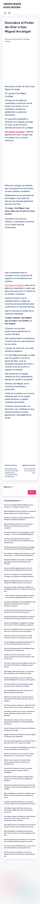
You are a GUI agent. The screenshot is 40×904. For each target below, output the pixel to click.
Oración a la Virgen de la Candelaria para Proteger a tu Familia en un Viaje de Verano (19, 575)
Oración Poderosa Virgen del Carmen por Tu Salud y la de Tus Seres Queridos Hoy (19, 611)
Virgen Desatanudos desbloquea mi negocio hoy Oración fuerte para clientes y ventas (19, 617)
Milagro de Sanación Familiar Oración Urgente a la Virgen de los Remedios (20, 735)
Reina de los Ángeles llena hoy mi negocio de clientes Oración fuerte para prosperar (19, 630)
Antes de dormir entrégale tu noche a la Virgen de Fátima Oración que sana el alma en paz (19, 854)
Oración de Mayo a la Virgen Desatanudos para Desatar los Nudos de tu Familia (18, 685)
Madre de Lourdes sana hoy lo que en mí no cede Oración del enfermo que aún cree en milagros (18, 699)
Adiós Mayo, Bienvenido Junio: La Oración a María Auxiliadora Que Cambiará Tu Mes (19, 672)
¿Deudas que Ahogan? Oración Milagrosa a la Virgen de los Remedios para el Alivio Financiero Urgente (19, 604)
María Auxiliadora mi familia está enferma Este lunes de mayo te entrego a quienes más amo (19, 833)
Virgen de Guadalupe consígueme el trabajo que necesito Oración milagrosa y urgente (19, 624)
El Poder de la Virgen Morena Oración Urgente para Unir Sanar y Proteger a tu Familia (20, 742)
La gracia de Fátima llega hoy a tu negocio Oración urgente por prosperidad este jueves (19, 802)
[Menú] (9, 12)
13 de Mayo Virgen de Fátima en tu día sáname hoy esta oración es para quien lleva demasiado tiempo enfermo (19, 818)
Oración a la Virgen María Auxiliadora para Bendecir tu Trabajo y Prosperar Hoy (18, 506)
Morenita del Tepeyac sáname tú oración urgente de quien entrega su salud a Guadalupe (18, 770)
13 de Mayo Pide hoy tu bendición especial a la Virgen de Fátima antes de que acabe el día (20, 825)
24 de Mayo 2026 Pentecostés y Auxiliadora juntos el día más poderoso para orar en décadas (19, 713)
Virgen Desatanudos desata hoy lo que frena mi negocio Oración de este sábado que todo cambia (19, 787)
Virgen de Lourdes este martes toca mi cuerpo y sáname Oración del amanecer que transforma (19, 657)
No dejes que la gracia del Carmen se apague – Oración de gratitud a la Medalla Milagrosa (20, 548)
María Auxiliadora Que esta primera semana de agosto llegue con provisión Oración (20, 512)
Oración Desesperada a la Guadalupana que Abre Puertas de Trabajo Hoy (19, 649)
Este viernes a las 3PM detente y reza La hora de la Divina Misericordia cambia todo (20, 847)
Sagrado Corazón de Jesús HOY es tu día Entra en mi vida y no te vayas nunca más (18, 636)
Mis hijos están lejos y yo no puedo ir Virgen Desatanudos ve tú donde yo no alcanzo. (19, 754)
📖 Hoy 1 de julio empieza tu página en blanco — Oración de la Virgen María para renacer (19, 596)
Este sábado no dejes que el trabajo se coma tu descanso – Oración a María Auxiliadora (19, 554)
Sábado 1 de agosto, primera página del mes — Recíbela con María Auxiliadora (20, 518)
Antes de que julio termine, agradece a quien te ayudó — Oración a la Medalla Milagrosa (19, 533)
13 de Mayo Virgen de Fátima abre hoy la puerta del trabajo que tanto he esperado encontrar (18, 810)
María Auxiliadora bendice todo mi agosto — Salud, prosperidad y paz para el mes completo (19, 526)
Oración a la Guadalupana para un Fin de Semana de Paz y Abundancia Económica (18, 569)
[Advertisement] (20, 64)
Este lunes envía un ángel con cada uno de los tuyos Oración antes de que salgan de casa (20, 706)
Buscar (7, 487)
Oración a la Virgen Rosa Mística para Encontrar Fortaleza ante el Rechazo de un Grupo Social (19, 541)
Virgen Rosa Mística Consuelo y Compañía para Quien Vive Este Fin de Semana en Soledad (18, 562)
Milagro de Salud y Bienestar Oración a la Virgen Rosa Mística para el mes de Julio (18, 582)
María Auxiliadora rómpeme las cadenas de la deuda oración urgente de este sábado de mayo (19, 795)
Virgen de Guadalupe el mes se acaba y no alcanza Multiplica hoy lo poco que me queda (19, 679)
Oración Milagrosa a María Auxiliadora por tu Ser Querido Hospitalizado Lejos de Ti (19, 643)
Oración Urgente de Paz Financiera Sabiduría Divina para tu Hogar (19, 729)
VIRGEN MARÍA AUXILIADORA (12, 6)
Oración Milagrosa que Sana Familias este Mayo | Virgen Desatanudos (18, 691)
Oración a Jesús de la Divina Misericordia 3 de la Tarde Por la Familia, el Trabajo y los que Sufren (20, 665)
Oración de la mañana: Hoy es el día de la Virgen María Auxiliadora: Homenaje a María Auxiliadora (19, 722)
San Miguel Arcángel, (15, 131)
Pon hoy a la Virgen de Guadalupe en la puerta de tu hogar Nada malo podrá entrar (20, 748)
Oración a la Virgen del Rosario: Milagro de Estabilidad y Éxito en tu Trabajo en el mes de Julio (19, 589)
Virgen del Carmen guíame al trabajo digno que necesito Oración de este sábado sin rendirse (18, 778)
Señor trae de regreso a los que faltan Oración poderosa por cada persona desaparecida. (17, 762)
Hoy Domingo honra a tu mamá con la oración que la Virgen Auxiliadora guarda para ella (19, 840)
